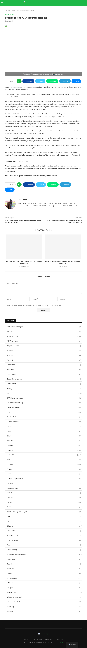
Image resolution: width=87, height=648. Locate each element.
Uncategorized (44, 578)
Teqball (44, 564)
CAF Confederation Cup (44, 403)
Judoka (44, 493)
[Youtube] (72, 3)
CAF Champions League (44, 398)
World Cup (44, 607)
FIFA (44, 460)
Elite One (44, 436)
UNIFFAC (44, 583)
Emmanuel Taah (58, 643)
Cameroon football (44, 407)
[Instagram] (68, 3)
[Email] (75, 3)
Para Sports (44, 531)
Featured (44, 450)
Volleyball (44, 588)
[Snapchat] (77, 3)
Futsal (44, 474)
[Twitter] (66, 3)
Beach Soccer (44, 374)
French (44, 469)
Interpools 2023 (44, 488)
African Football (44, 336)
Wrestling (44, 611)
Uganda (44, 573)
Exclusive (44, 445)
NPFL (44, 516)
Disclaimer (48, 639)
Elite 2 (44, 431)
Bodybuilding (44, 384)
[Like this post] (19, 81)
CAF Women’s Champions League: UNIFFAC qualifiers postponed (24, 263)
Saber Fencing (44, 550)
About (26, 639)
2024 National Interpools (44, 327)
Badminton (44, 365)
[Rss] (81, 3)
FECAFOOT (44, 455)
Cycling (44, 426)
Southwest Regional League (44, 554)
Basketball (44, 369)
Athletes (44, 351)
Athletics (44, 355)
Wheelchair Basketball (44, 597)
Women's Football (44, 602)
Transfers (44, 569)
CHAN (44, 412)
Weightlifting (44, 592)
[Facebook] (63, 3)
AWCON (44, 360)
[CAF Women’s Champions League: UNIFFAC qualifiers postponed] (24, 246)
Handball (44, 483)
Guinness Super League (44, 478)
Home (7, 10)
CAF (44, 393)
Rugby (44, 545)
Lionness (44, 497)
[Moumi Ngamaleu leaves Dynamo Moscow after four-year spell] (63, 246)
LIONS (44, 502)
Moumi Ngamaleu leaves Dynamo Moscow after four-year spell (63, 263)
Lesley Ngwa (22, 199)
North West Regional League (44, 512)
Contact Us (59, 639)
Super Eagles (44, 559)
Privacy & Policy (37, 639)
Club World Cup (44, 417)
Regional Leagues (44, 540)
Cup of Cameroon (44, 422)
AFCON (44, 332)
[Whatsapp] (79, 3)
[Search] (85, 3)
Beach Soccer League (44, 379)
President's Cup (44, 535)
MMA (44, 507)
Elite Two (44, 441)
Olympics (44, 526)
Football (44, 464)
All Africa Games (44, 341)
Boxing (44, 388)
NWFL (44, 521)
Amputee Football (44, 346)
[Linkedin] (70, 3)
